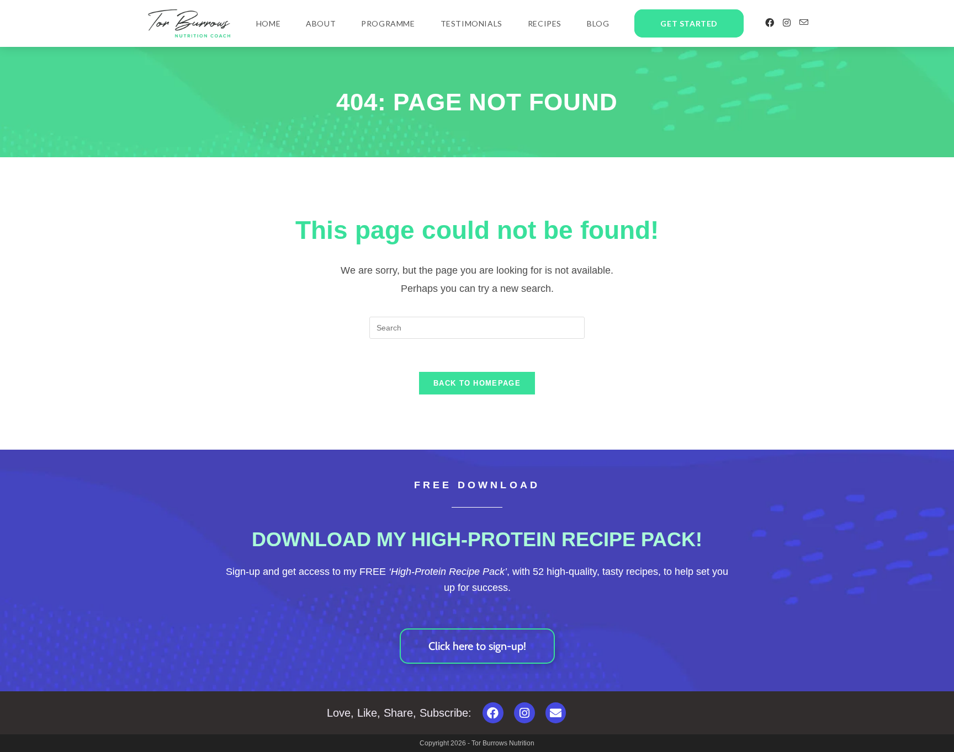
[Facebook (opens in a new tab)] (769, 23)
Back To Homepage (477, 383)
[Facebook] (493, 712)
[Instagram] (524, 712)
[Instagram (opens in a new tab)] (786, 23)
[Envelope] (555, 712)
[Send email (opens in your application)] (804, 23)
